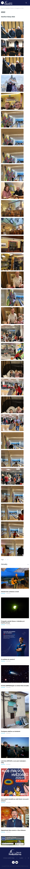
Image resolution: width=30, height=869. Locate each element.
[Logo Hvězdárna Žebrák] (8, 3)
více (28, 564)
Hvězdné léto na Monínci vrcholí (10, 591)
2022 (22, 8)
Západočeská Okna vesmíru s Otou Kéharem (13, 830)
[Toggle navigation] (2, 2)
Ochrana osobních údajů (8, 858)
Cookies (21, 858)
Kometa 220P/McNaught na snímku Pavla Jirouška (15, 685)
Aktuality (3, 593)
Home (2, 8)
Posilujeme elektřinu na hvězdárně (10, 731)
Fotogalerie (17, 8)
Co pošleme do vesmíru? (8, 659)
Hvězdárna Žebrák (9, 8)
